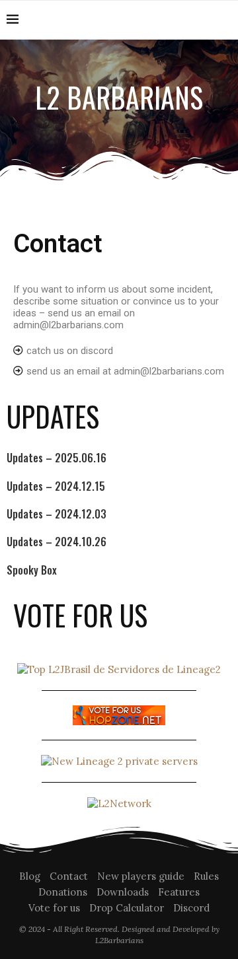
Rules (206, 876)
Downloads (123, 892)
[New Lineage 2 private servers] (119, 761)
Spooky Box (32, 570)
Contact (69, 876)
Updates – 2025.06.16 (56, 458)
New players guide (140, 876)
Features (179, 892)
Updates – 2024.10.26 (56, 542)
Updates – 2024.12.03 (56, 514)
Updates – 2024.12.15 (56, 486)
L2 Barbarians (119, 97)
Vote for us (54, 908)
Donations (62, 892)
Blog (29, 876)
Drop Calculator (126, 908)
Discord (191, 908)
